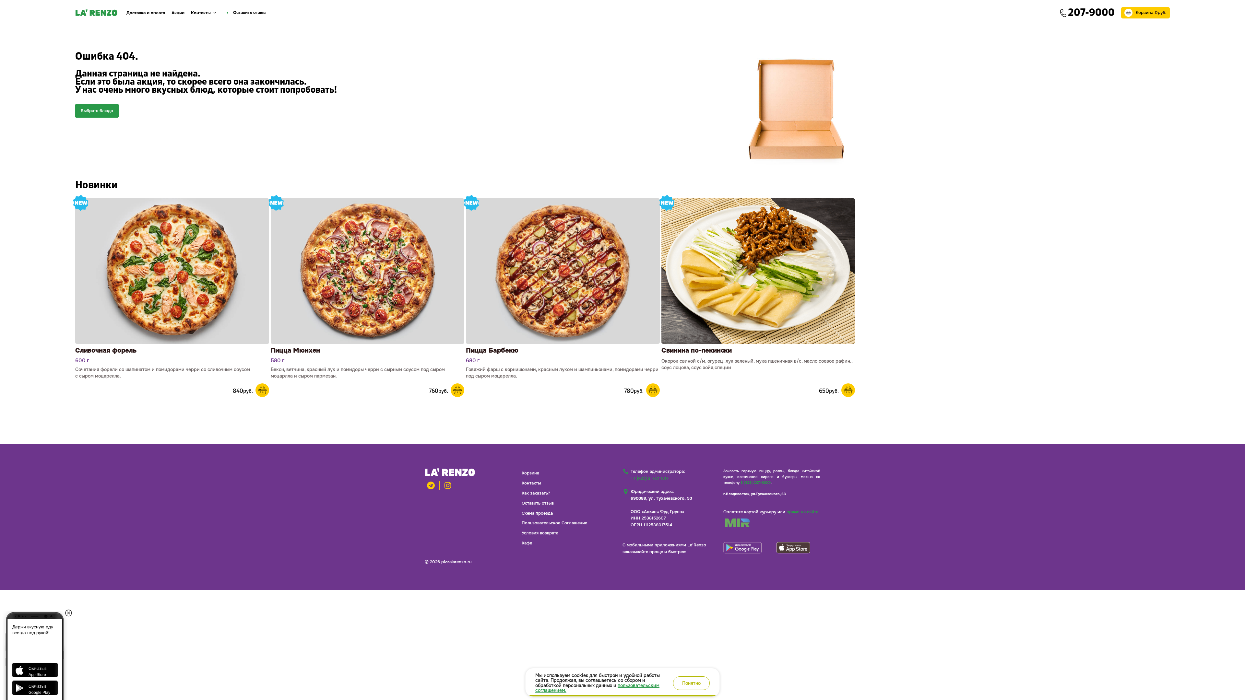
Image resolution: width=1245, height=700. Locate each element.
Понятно (691, 683)
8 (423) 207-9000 (756, 482)
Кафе (527, 543)
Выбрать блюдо (97, 110)
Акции (178, 13)
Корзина (530, 473)
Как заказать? (536, 493)
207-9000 (1091, 12)
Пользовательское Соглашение (554, 523)
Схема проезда (537, 513)
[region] (622, 682)
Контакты (201, 13)
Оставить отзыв (538, 503)
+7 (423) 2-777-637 (650, 478)
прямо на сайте (802, 512)
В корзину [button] (262, 390)
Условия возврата (540, 533)
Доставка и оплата (145, 13)
